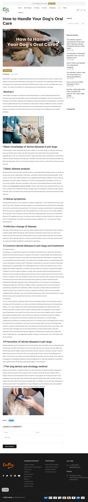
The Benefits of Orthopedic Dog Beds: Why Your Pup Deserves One (76, 56)
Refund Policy (28, 476)
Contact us (27, 471)
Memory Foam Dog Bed (51, 464)
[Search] (81, 10)
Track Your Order (28, 483)
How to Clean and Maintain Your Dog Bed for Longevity (76, 65)
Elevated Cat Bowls (50, 469)
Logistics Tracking (29, 464)
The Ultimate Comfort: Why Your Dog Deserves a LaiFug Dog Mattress (76, 75)
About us (26, 479)
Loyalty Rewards (28, 481)
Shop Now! (52, 3)
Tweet (11, 420)
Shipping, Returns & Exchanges (32, 467)
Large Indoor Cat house (51, 467)
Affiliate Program (28, 486)
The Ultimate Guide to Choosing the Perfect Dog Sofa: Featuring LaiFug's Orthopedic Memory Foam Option (76, 44)
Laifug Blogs (7, 70)
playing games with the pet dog (20, 186)
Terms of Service (28, 474)
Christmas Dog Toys (50, 471)
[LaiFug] (6, 10)
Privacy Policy (28, 469)
